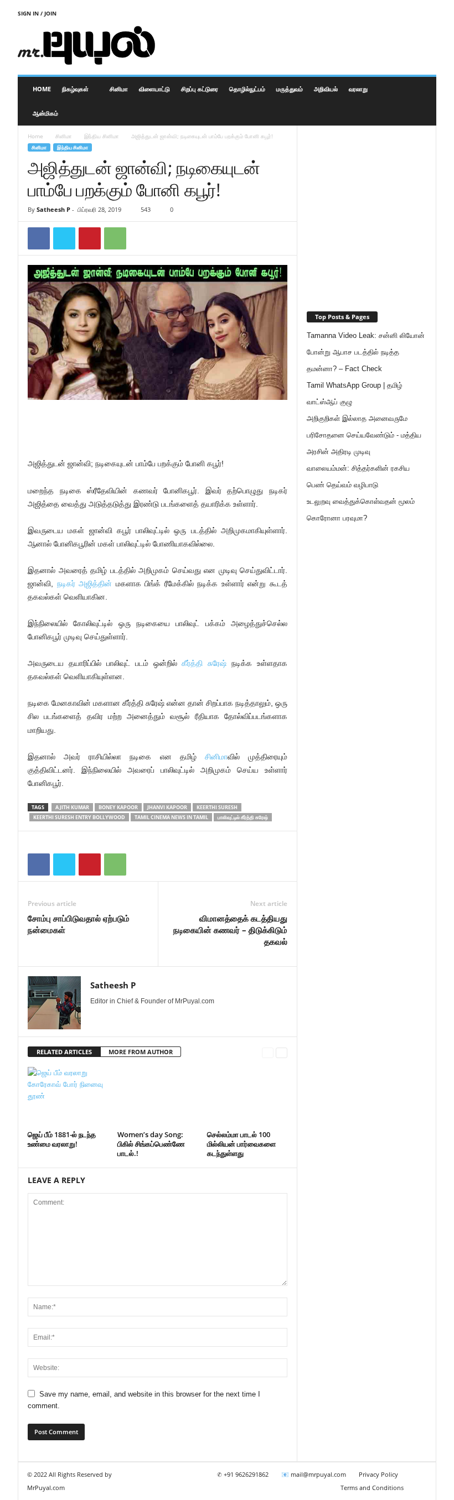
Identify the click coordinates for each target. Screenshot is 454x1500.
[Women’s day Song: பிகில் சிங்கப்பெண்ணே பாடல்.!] (157, 1097)
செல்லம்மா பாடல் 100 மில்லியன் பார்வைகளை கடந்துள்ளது (241, 1143)
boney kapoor (118, 807)
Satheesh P (53, 209)
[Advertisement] (295, 45)
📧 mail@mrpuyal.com (313, 1474)
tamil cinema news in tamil (171, 817)
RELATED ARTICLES (64, 1052)
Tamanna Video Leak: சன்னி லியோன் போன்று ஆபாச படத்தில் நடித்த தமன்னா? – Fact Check (366, 352)
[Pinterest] (90, 238)
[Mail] (111, 1016)
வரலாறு (358, 89)
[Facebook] (39, 238)
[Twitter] (64, 238)
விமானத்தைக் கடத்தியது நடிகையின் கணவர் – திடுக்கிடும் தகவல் (230, 930)
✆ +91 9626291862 (243, 1474)
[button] (419, 101)
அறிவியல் (326, 89)
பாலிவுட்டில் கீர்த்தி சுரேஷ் (243, 817)
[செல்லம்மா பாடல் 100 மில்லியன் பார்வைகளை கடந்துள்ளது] (247, 1097)
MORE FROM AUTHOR (141, 1052)
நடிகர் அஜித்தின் (84, 583)
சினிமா (119, 89)
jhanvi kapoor (167, 807)
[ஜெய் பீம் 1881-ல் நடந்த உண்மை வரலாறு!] (68, 1097)
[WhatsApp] (115, 238)
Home (42, 89)
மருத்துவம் (289, 89)
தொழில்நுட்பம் (247, 89)
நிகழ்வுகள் (75, 89)
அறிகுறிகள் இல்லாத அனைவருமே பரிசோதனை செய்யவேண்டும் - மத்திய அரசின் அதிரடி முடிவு (364, 435)
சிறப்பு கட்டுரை (199, 89)
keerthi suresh (217, 807)
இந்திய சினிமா (101, 136)
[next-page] (281, 1052)
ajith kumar (72, 807)
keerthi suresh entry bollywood (79, 817)
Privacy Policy (378, 1474)
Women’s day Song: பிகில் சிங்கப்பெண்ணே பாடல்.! (151, 1143)
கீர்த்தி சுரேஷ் (204, 663)
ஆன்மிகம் (45, 113)
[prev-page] (268, 1052)
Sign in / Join (37, 13)
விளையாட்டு (154, 89)
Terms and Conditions (372, 1487)
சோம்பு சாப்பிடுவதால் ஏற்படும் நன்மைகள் (79, 924)
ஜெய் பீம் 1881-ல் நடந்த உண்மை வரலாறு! (62, 1139)
